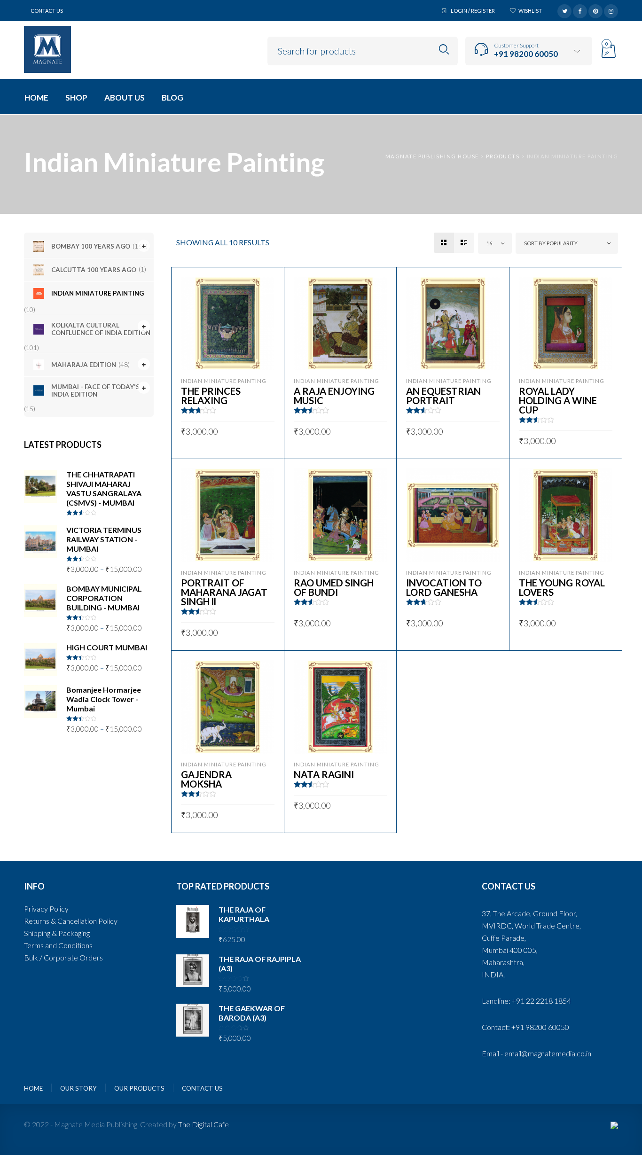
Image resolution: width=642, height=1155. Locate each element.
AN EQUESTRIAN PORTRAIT (443, 395)
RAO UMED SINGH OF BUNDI (334, 587)
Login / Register (473, 11)
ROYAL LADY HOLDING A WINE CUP (558, 400)
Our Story (78, 1088)
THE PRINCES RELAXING (211, 395)
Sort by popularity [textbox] (551, 243)
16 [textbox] (489, 243)
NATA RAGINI (324, 774)
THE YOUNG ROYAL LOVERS (562, 587)
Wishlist (530, 11)
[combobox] (495, 243)
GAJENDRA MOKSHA (206, 779)
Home (33, 1088)
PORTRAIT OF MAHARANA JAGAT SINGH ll (224, 592)
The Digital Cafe (203, 1124)
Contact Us (47, 11)
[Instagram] (611, 10)
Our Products (139, 1088)
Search (444, 49)
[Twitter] (564, 10)
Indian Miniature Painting (223, 381)
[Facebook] (580, 10)
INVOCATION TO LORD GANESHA (444, 587)
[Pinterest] (595, 10)
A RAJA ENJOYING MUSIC (334, 395)
